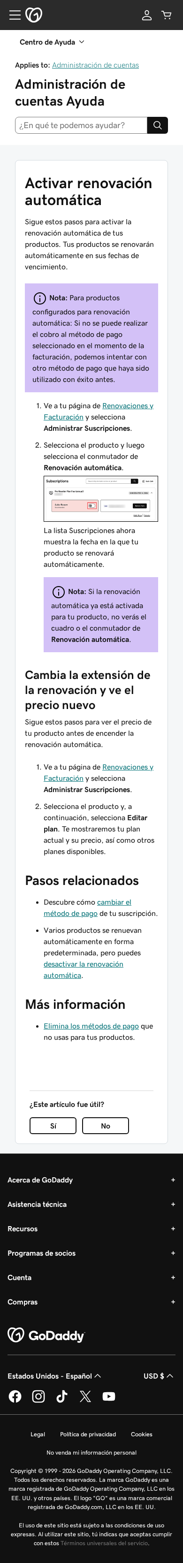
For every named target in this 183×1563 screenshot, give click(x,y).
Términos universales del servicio (104, 1543)
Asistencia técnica (37, 1204)
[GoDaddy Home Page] (46, 1335)
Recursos (23, 1228)
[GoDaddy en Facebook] (15, 1401)
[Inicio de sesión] (147, 15)
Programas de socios (42, 1253)
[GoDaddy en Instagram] (38, 1401)
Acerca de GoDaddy (40, 1179)
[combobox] (81, 125)
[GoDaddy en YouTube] (108, 1401)
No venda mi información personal (91, 1452)
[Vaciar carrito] (166, 15)
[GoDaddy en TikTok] (61, 1401)
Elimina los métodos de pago (91, 1025)
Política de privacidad (88, 1434)
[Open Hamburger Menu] (11, 15)
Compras (23, 1301)
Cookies (141, 1434)
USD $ (154, 1376)
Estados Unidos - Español (50, 1376)
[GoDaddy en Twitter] (85, 1401)
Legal (37, 1434)
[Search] (157, 125)
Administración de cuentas (95, 65)
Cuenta (19, 1277)
